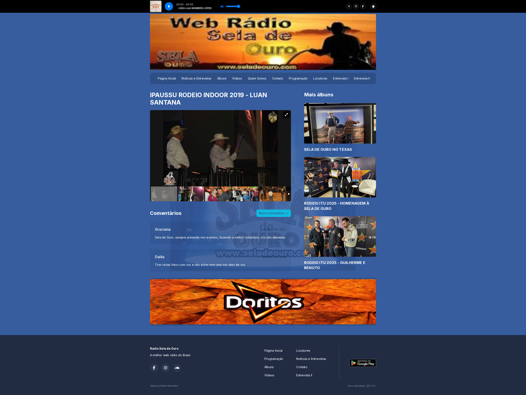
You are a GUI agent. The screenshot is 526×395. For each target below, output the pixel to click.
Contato (277, 78)
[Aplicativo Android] (373, 6)
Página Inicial (167, 78)
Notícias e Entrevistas (196, 78)
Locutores (320, 78)
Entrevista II (362, 78)
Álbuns (221, 78)
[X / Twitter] (349, 6)
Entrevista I (340, 78)
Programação (298, 78)
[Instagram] (356, 6)
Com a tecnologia (356, 386)
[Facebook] (363, 6)
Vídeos (237, 78)
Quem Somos (257, 78)
